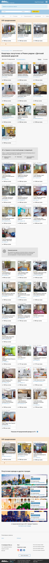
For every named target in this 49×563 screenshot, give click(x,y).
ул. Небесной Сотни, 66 (7, 37)
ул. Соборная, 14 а (22, 382)
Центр (3, 538)
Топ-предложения (20, 59)
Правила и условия (5, 548)
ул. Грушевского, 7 (6, 275)
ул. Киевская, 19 (5, 296)
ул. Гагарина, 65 (37, 360)
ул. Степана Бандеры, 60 (38, 96)
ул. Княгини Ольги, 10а (7, 425)
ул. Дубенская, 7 (21, 177)
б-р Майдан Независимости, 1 (39, 381)
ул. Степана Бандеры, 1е (38, 275)
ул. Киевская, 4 (37, 37)
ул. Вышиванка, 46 (22, 200)
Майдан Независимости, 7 (38, 118)
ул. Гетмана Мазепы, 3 (7, 97)
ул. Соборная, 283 (6, 139)
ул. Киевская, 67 (21, 97)
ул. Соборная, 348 (21, 318)
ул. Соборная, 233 (6, 382)
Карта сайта (35, 561)
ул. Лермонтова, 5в (37, 177)
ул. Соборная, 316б (22, 37)
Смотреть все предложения (37, 482)
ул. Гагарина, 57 (21, 275)
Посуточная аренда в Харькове (39, 550)
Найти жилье (35, 11)
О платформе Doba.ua (7, 545)
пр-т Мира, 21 (36, 317)
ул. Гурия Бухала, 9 (22, 119)
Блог (18, 545)
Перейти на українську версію (10, 6)
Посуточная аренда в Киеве (38, 544)
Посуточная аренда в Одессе (38, 548)
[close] (45, 6)
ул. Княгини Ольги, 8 (6, 403)
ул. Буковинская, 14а (22, 403)
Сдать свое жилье (24, 555)
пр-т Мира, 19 (21, 359)
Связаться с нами (21, 547)
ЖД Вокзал (19, 538)
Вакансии (3, 550)
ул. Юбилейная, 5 (6, 361)
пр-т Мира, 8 (36, 200)
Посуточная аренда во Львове (38, 546)
